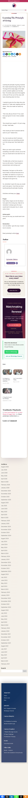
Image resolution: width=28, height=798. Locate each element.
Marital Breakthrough (9, 723)
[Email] (17, 263)
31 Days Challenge (8, 734)
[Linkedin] (12, 54)
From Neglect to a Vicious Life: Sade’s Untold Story (6, 380)
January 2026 (5, 488)
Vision (5, 695)
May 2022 (4, 619)
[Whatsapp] (9, 54)
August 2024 (5, 538)
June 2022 (4, 616)
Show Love (7, 698)
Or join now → (14, 328)
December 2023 (6, 562)
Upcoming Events (8, 743)
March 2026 (4, 482)
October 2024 (5, 532)
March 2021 (4, 661)
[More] (20, 54)
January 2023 (5, 595)
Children (6, 26)
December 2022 (6, 598)
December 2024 (6, 526)
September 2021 (6, 643)
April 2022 (4, 622)
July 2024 (4, 541)
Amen (18, 193)
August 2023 (5, 574)
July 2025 (4, 505)
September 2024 (6, 535)
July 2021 (4, 649)
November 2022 (6, 601)
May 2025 (4, 511)
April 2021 (4, 658)
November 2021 (6, 637)
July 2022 (4, 613)
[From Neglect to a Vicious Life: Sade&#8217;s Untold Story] (7, 372)
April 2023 (4, 586)
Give (5, 700)
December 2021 (5, 634)
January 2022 (5, 631)
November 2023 (6, 565)
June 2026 (4, 473)
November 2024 (6, 529)
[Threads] (17, 54)
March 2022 (4, 625)
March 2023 (4, 589)
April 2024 (4, 550)
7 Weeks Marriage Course (10, 732)
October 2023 (5, 568)
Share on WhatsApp (11, 352)
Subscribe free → (14, 290)
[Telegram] (14, 54)
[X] (6, 54)
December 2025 (6, 491)
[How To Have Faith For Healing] (18, 372)
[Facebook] (4, 54)
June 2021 (4, 652)
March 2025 (4, 517)
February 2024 (5, 556)
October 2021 (5, 640)
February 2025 (5, 520)
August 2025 (5, 502)
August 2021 (4, 646)
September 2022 (6, 607)
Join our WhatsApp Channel (14, 356)
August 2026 (5, 467)
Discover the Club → (14, 325)
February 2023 (5, 592)
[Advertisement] (14, 71)
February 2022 (5, 628)
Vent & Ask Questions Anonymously (13, 752)
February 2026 (5, 485)
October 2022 (5, 604)
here (17, 233)
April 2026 (4, 479)
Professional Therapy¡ (9, 736)
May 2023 (4, 583)
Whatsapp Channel (9, 710)
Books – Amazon (8, 750)
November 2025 (6, 493)
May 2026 (4, 476)
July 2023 (4, 577)
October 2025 (5, 496)
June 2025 (4, 508)
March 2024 (4, 553)
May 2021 (4, 655)
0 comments (15, 26)
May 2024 (4, 547)
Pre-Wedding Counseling (10, 721)
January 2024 (5, 559)
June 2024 (4, 544)
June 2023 (4, 580)
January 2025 (5, 523)
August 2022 (5, 610)
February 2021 (5, 664)
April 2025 (4, 514)
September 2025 (6, 499)
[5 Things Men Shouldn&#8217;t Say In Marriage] (7, 390)
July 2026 (4, 470)
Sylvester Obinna (10, 25)
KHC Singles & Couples (10, 708)
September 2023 (6, 571)
